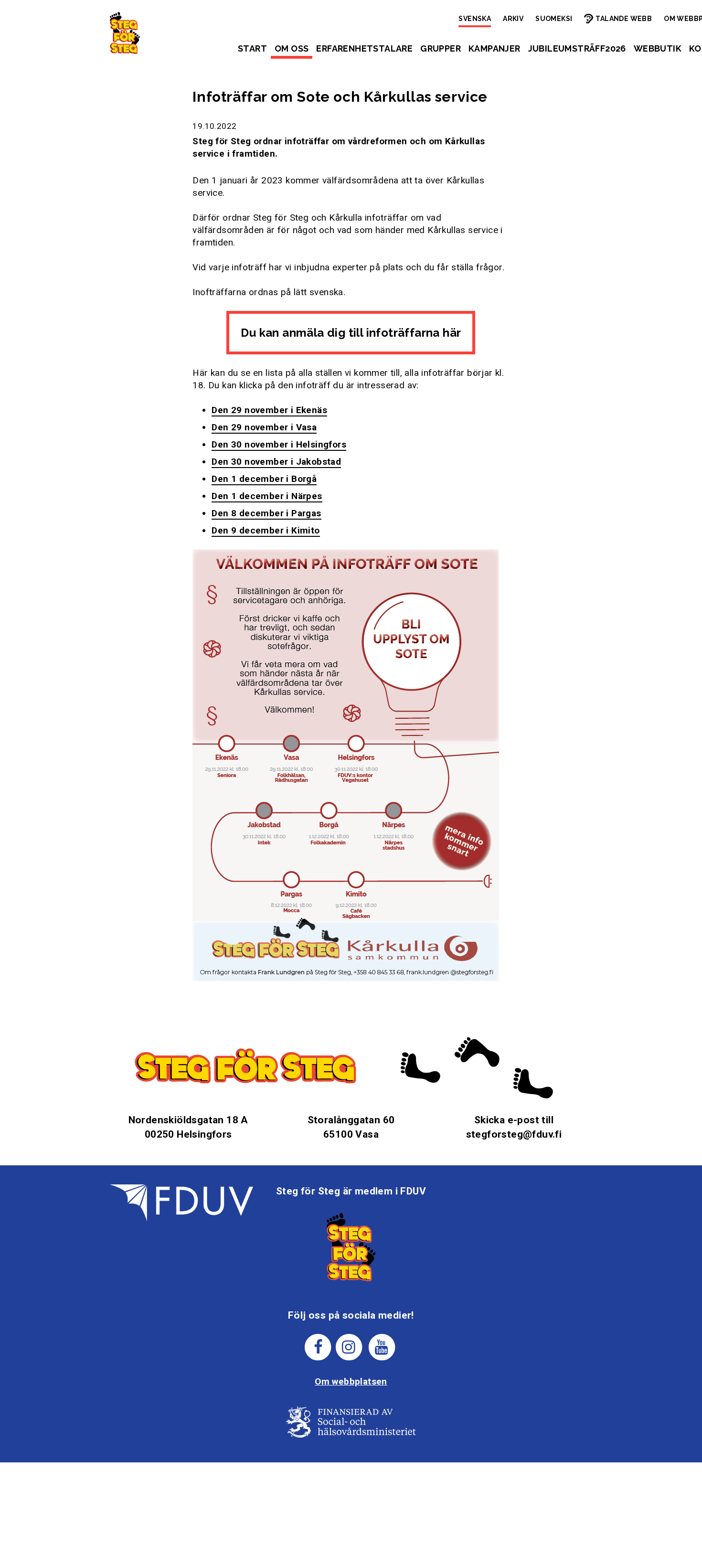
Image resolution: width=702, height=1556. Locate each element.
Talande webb (624, 18)
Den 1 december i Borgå (264, 478)
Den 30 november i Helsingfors (279, 444)
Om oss (291, 48)
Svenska (474, 18)
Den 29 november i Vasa (264, 427)
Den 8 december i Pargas (266, 513)
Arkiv (513, 18)
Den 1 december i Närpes (267, 495)
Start (252, 48)
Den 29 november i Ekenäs (269, 410)
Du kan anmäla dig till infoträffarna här (351, 333)
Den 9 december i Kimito (265, 530)
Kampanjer (494, 48)
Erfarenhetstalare (364, 48)
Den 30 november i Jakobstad (276, 461)
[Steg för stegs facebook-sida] (318, 1347)
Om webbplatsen (351, 1381)
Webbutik (657, 48)
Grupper (440, 48)
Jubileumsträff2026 (577, 48)
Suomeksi (553, 18)
